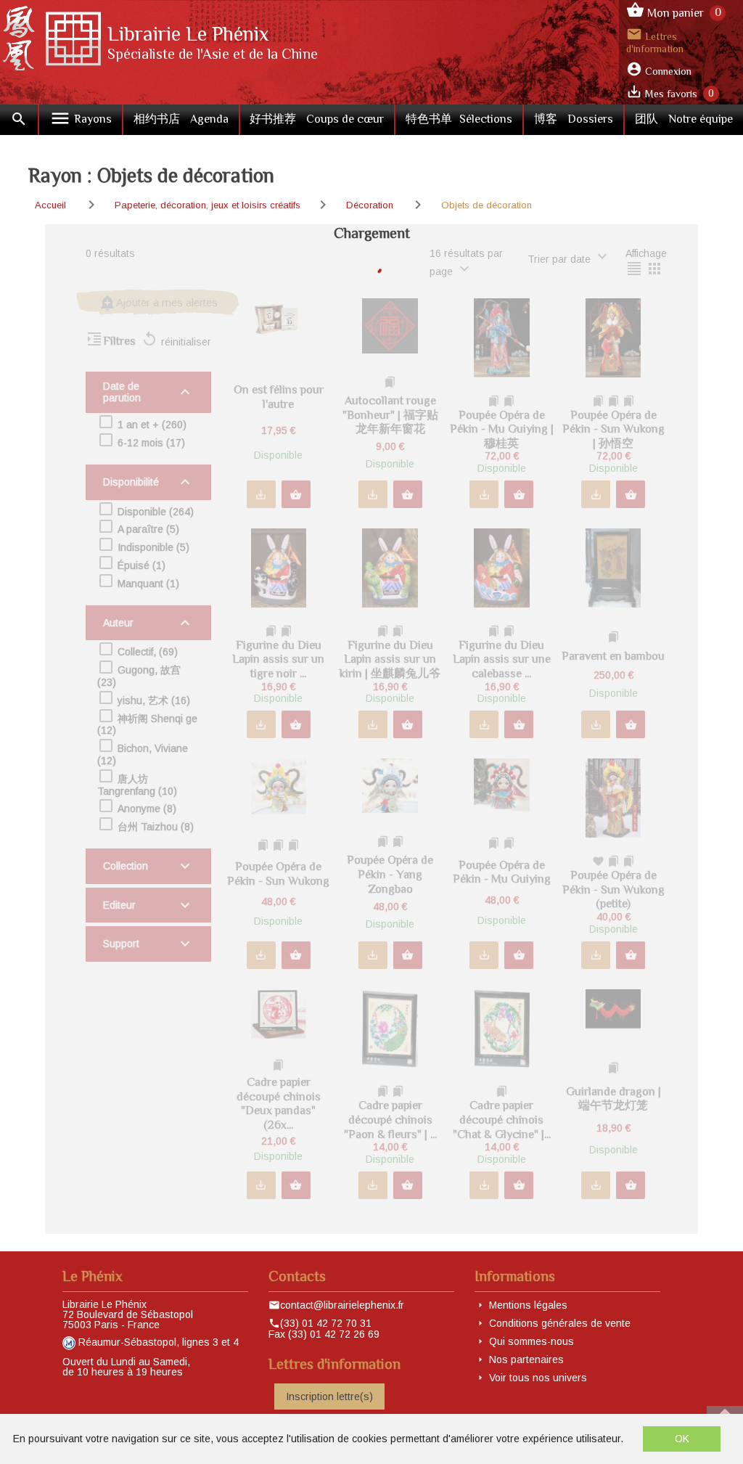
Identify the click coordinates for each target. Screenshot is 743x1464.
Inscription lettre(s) (329, 1396)
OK (682, 1438)
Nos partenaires (526, 1359)
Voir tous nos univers (538, 1377)
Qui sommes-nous (531, 1341)
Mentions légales (528, 1305)
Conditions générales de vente (560, 1323)
